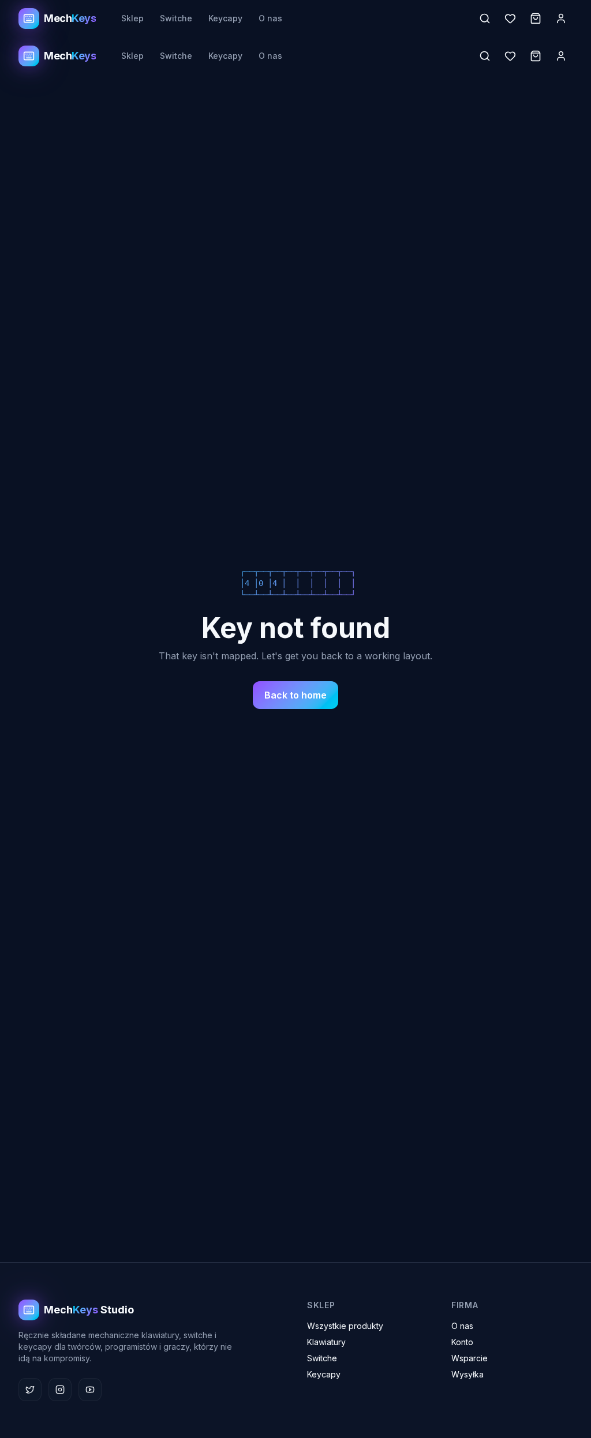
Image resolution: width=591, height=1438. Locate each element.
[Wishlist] (510, 18)
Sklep (132, 18)
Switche (176, 18)
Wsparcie (469, 1358)
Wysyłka (467, 1374)
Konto (462, 1342)
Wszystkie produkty (345, 1326)
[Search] (484, 18)
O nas (270, 18)
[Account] (561, 18)
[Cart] (535, 18)
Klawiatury (326, 1342)
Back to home (295, 695)
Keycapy (225, 18)
